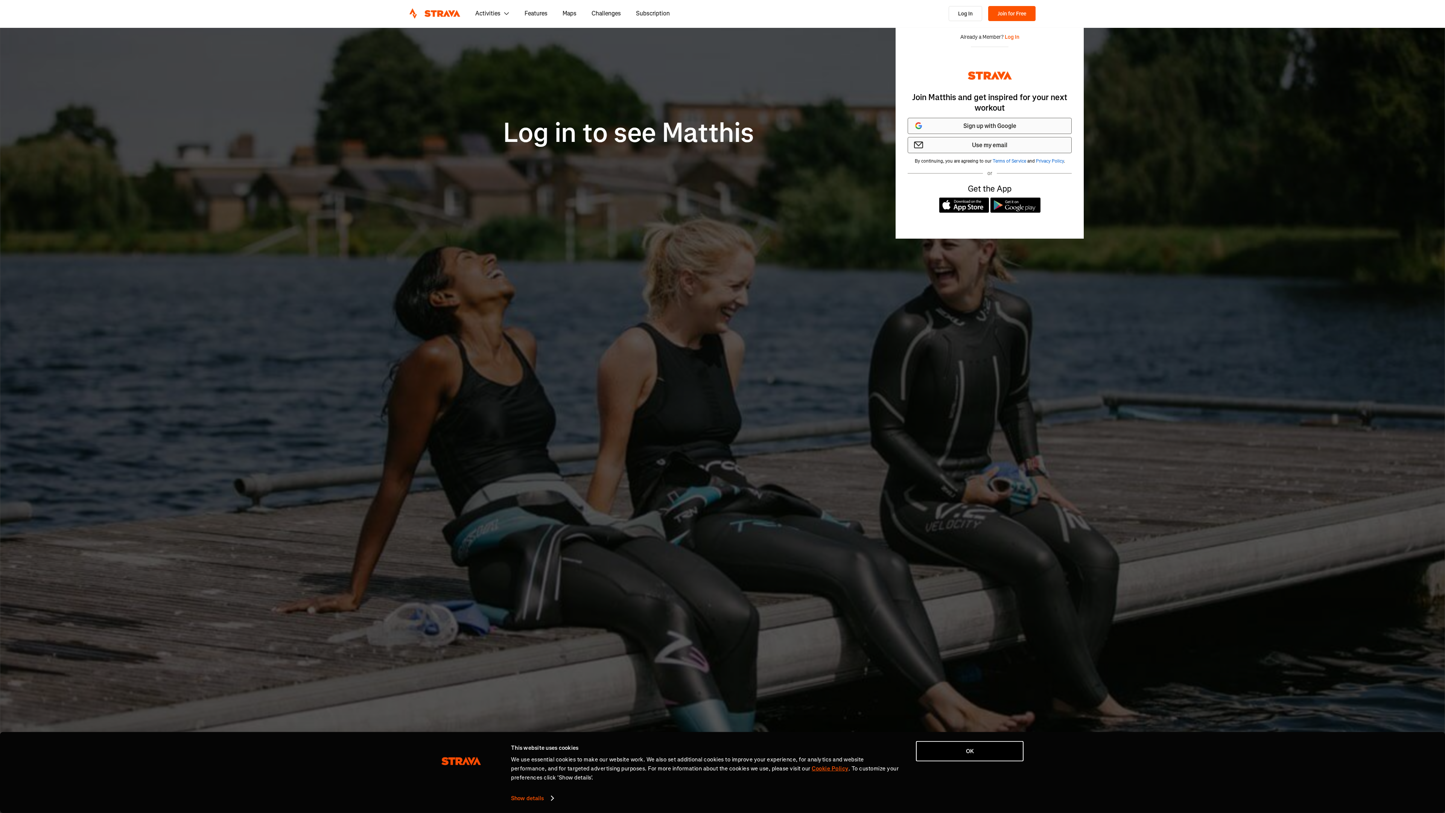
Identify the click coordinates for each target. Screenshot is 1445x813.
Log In (965, 13)
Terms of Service (1009, 161)
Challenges (606, 13)
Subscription (653, 13)
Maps (569, 13)
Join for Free (1012, 13)
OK (970, 751)
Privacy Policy (1050, 161)
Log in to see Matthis (628, 133)
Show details (527, 798)
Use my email (989, 145)
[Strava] (434, 14)
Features (536, 13)
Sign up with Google (989, 126)
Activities (487, 13)
